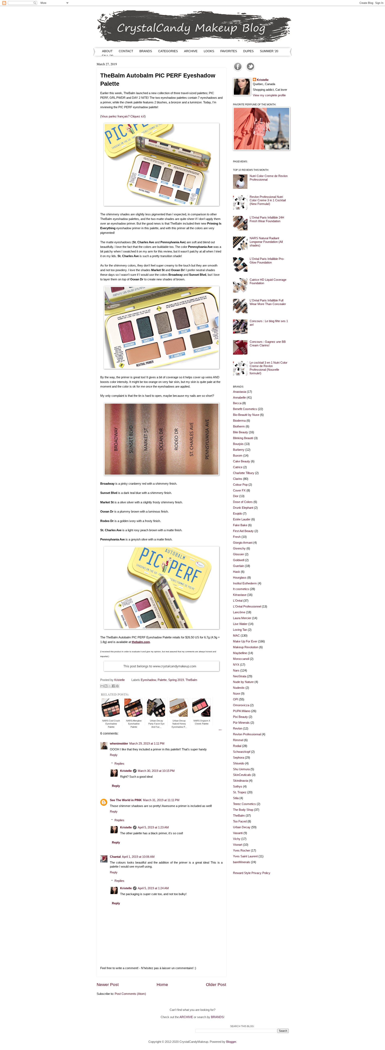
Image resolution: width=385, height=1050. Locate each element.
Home (162, 984)
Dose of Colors (243, 502)
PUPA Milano (241, 711)
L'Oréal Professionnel (247, 606)
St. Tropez (239, 792)
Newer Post (108, 984)
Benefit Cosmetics (245, 409)
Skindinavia (240, 780)
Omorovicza (241, 705)
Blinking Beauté (243, 438)
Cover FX (239, 490)
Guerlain (238, 566)
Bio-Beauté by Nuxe (246, 414)
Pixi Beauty (240, 716)
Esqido (237, 513)
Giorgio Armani (242, 542)
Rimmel (238, 740)
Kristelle (126, 770)
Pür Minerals (241, 722)
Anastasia (239, 391)
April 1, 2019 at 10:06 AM (138, 856)
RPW (220, 730)
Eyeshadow (148, 680)
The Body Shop (243, 809)
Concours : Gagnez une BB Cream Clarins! (268, 343)
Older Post (216, 984)
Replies (119, 763)
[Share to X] (110, 686)
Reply (114, 755)
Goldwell (238, 560)
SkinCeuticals (242, 774)
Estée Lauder (241, 519)
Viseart (237, 844)
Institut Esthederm (245, 583)
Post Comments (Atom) (130, 993)
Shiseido (238, 763)
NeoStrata (239, 676)
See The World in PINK (126, 800)
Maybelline (240, 653)
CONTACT (126, 51)
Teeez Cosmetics (244, 804)
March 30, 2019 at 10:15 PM (156, 770)
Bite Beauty (240, 432)
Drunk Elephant (243, 507)
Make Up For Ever (245, 641)
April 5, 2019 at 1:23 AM (153, 827)
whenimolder (119, 743)
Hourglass (239, 577)
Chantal (115, 856)
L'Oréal (237, 600)
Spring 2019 (176, 680)
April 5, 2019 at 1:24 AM (153, 888)
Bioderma (239, 420)
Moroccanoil (241, 658)
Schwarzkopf (241, 751)
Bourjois (238, 444)
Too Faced (240, 821)
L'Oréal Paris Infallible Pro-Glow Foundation (267, 260)
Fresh (237, 536)
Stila (236, 798)
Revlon (237, 728)
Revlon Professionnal (247, 734)
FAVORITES (228, 51)
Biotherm (239, 426)
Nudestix (239, 687)
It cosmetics (241, 589)
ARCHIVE (191, 51)
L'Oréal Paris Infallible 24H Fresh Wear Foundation (267, 219)
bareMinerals (241, 862)
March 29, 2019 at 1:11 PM (146, 743)
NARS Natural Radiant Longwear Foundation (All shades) (266, 242)
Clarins (237, 478)
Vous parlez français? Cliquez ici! (123, 116)
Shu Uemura (241, 769)
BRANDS (145, 51)
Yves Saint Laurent (245, 856)
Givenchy (239, 548)
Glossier (238, 554)
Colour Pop (240, 484)
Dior (235, 496)
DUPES (248, 51)
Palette (162, 680)
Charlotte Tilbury (243, 473)
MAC (236, 635)
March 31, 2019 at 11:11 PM (161, 800)
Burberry (238, 449)
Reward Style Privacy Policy (251, 873)
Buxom (237, 455)
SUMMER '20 (269, 51)
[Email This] (102, 686)
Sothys (237, 786)
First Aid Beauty (243, 531)
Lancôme (239, 612)
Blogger (231, 1041)
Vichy (236, 838)
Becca (237, 403)
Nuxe (236, 693)
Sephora (238, 757)
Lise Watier (240, 624)
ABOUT (107, 51)
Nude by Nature (243, 682)
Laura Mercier (242, 618)
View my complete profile (269, 95)
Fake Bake (240, 525)
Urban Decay (241, 827)
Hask (236, 571)
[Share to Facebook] (113, 686)
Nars (236, 670)
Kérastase (239, 594)
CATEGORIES (168, 51)
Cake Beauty (241, 461)
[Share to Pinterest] (117, 686)
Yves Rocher (241, 850)
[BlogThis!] (106, 686)
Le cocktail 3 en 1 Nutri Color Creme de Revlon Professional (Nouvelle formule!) (268, 368)
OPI (235, 699)
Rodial (237, 746)
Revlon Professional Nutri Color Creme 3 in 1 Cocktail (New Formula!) (268, 200)
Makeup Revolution (245, 647)
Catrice (237, 467)
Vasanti (238, 833)
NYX (236, 664)
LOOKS (209, 51)
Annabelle (239, 397)
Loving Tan (240, 629)
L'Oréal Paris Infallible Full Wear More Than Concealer (268, 302)
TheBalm (191, 680)
